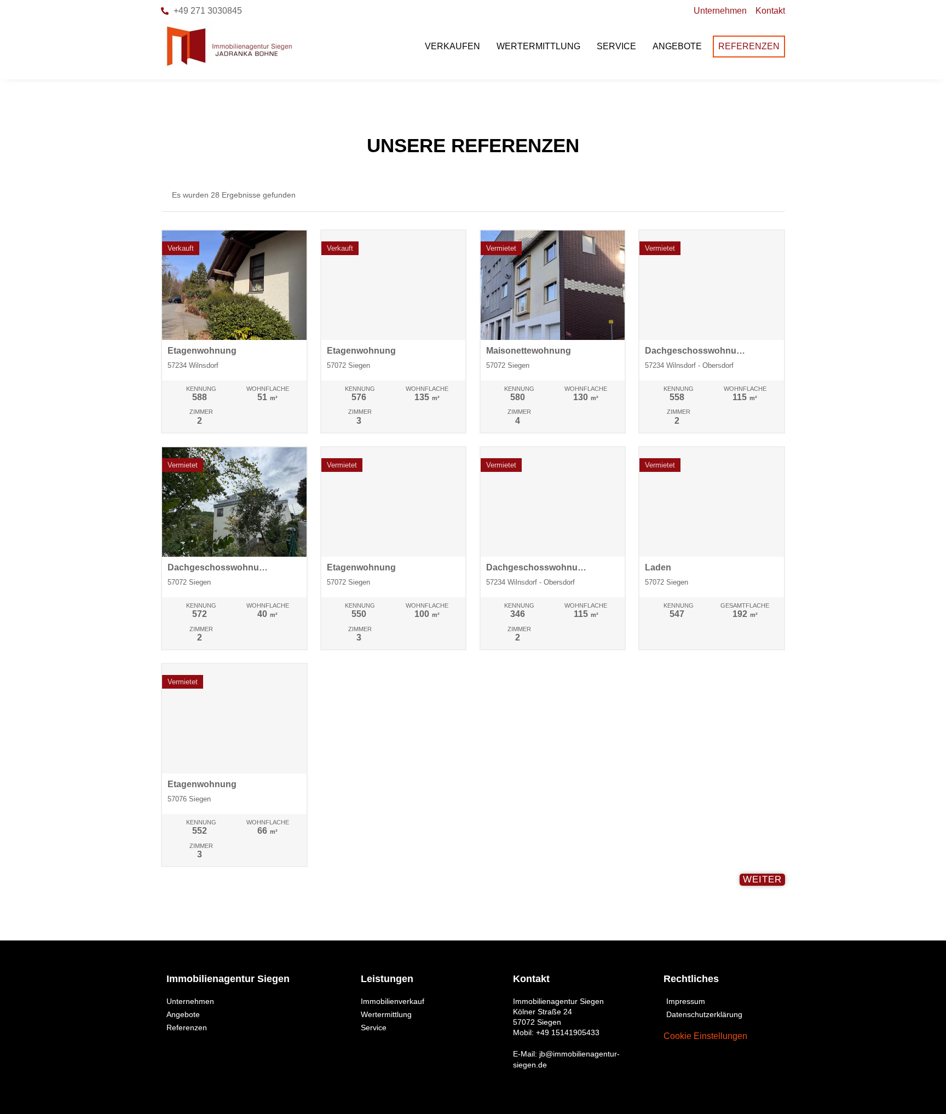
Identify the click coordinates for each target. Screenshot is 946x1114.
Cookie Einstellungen (705, 1036)
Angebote (677, 46)
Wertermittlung (538, 46)
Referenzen (749, 46)
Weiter (762, 879)
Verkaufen (452, 46)
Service (616, 46)
